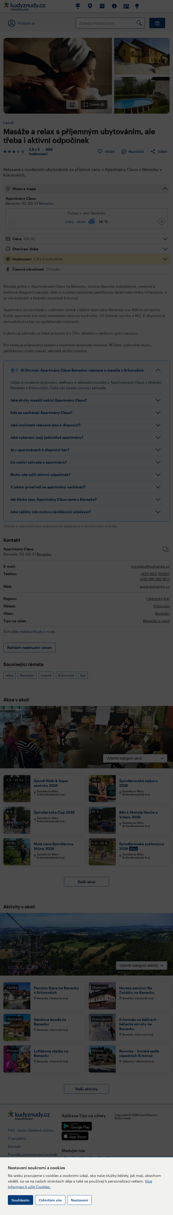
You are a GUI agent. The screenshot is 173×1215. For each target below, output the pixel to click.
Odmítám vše (50, 1200)
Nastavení (79, 1200)
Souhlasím (20, 1200)
